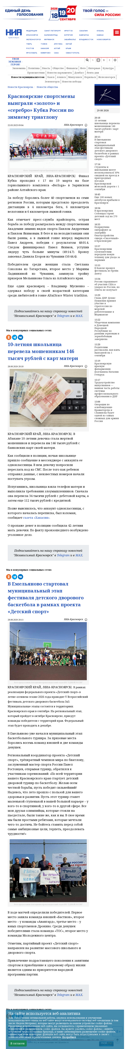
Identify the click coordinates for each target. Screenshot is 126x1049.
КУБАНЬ (100, 31)
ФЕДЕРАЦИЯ (31, 31)
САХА (56, 53)
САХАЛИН (83, 31)
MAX (78, 316)
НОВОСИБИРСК (104, 39)
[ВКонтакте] (103, 60)
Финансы (72, 68)
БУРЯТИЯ (68, 35)
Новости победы (71, 81)
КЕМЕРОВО (46, 53)
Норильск (90, 77)
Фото (83, 68)
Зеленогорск (52, 81)
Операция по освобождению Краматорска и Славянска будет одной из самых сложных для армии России (106, 413)
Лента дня (93, 72)
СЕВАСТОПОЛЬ (72, 53)
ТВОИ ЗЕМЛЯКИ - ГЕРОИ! (15, 62)
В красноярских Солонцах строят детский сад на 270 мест (105, 214)
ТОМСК (44, 44)
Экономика (19, 68)
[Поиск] (87, 60)
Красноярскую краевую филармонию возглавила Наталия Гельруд (106, 369)
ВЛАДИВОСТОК (86, 39)
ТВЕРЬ (29, 44)
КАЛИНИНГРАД (51, 35)
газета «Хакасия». (36, 518)
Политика (34, 68)
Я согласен (17, 1043)
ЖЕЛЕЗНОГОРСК (33, 39)
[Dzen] (98, 60)
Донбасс (79, 72)
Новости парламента (59, 72)
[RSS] (92, 60)
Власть (46, 68)
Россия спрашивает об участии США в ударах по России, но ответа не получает (107, 285)
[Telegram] (115, 60)
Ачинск (61, 77)
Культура (108, 68)
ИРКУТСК (68, 31)
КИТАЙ (69, 44)
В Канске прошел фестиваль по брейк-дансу (106, 271)
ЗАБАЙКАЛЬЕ (70, 39)
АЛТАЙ (57, 48)
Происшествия (36, 72)
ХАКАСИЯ (45, 48)
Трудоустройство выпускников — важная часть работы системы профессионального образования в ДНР (106, 389)
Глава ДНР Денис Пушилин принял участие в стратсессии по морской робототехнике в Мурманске (105, 306)
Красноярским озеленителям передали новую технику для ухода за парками (107, 255)
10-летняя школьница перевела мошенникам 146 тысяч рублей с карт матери (107, 126)
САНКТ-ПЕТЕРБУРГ (52, 31)
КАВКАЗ (100, 35)
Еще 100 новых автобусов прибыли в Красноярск (107, 200)
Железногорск (106, 77)
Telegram (63, 316)
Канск (50, 77)
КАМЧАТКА (84, 35)
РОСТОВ (30, 48)
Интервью (94, 68)
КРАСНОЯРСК (32, 35)
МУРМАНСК (49, 39)
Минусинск (75, 77)
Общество (58, 68)
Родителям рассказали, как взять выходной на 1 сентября (107, 351)
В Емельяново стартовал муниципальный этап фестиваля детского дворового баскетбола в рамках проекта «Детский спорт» (106, 149)
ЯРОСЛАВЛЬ (31, 53)
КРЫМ (68, 48)
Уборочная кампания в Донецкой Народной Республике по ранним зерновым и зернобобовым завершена (107, 331)
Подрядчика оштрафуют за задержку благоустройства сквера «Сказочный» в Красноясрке (106, 234)
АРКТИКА (58, 44)
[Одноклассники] (109, 60)
